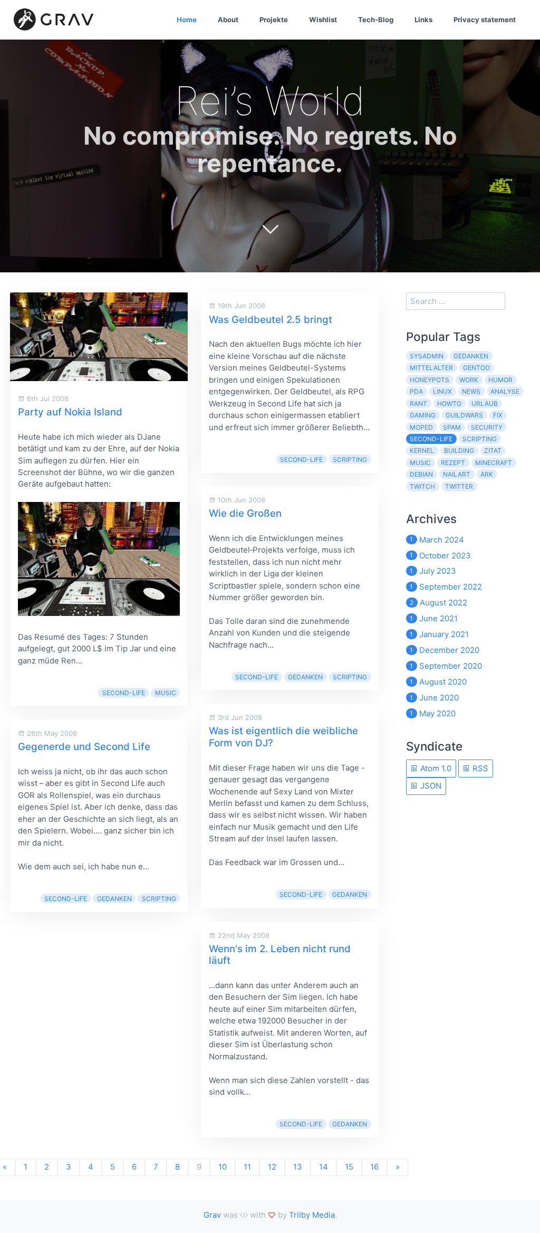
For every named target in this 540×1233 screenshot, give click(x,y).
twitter (459, 486)
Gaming (423, 415)
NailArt (456, 474)
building (459, 450)
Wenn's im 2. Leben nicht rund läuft (280, 954)
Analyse (504, 391)
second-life (123, 693)
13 (297, 1167)
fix (498, 415)
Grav (212, 1215)
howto (449, 403)
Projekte (273, 19)
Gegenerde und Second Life (84, 747)
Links (423, 19)
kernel (422, 450)
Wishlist (323, 19)
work (468, 380)
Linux (442, 391)
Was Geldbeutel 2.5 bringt (270, 320)
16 (374, 1167)
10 (222, 1167)
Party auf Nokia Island (70, 412)
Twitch (422, 486)
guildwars (464, 415)
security (487, 427)
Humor (500, 380)
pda (416, 391)
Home (187, 19)
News (471, 391)
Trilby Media (312, 1215)
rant (418, 403)
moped (421, 427)
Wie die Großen (245, 513)
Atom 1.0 (434, 768)
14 (323, 1167)
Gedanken (114, 899)
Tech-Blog (375, 19)
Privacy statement (485, 19)
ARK (486, 474)
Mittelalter (431, 368)
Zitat (493, 450)
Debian (421, 474)
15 (349, 1167)
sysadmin (426, 356)
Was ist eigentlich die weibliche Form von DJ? (283, 736)
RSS (479, 768)
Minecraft (493, 463)
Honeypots (429, 380)
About (228, 19)
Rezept (453, 463)
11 (247, 1167)
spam (452, 427)
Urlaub (484, 403)
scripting (159, 899)
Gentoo (476, 368)
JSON (429, 786)
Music (165, 693)
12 (272, 1167)
